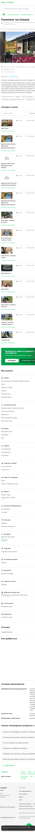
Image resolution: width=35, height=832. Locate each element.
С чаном (29, 771)
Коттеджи (23, 778)
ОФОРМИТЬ (12, 360)
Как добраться (24, 29)
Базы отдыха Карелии (25, 803)
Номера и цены (10, 29)
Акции (21, 797)
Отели (31, 776)
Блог (20, 800)
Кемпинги (23, 773)
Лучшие (23, 771)
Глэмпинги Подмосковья (26, 806)
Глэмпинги (4, 771)
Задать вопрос (10, 765)
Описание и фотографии (8, 131)
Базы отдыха (24, 776)
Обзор (2, 29)
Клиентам (22, 787)
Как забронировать (25, 791)
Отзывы (17, 29)
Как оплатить (23, 794)
